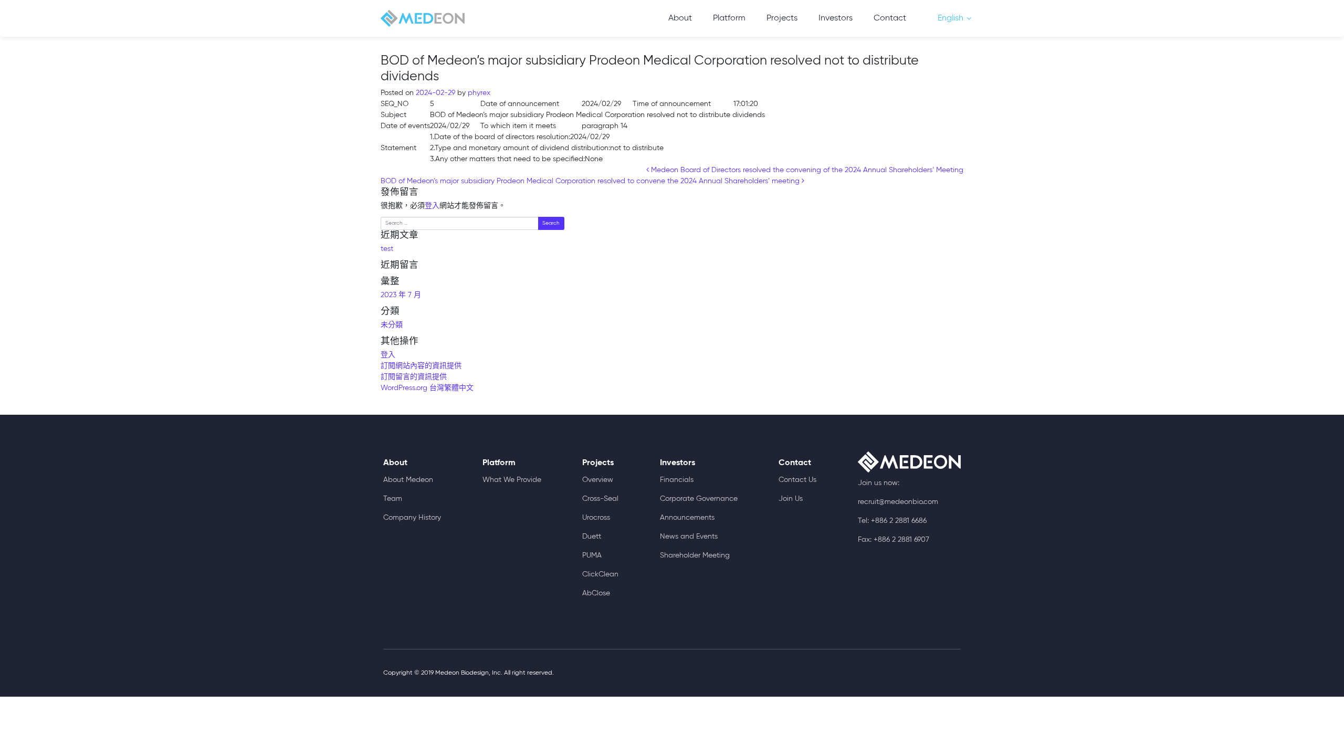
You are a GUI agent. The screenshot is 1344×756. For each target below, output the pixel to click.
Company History (412, 517)
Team (392, 498)
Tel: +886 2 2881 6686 (892, 520)
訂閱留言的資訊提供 (414, 377)
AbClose (596, 593)
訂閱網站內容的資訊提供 (421, 366)
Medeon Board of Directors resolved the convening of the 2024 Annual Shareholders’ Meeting (806, 170)
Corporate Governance (699, 498)
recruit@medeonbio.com (898, 502)
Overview (597, 480)
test (387, 249)
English (950, 18)
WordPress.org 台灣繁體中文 (427, 388)
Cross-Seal (600, 498)
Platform (729, 18)
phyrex (478, 93)
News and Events (689, 536)
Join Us (791, 498)
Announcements (687, 517)
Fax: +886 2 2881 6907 (893, 539)
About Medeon (408, 480)
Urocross (596, 517)
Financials (677, 480)
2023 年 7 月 (401, 295)
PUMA (592, 555)
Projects (781, 18)
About (680, 18)
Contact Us (797, 480)
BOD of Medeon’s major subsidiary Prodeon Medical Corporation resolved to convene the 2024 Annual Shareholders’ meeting (591, 181)
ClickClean (600, 574)
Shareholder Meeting (695, 555)
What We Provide (511, 480)
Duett (591, 536)
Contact (890, 18)
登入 (432, 205)
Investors (835, 18)
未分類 (392, 325)
